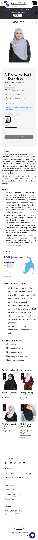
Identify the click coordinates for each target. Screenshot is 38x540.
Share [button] (9, 143)
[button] (2, 22)
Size (6, 125)
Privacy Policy (26, 536)
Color (12, 114)
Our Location (10, 497)
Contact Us (9, 489)
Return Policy (10, 499)
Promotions (9, 103)
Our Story (9, 492)
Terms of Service (13, 536)
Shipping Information (13, 494)
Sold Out (19, 137)
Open (34, 3)
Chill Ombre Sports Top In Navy (19, 2)
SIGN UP (17, 15)
